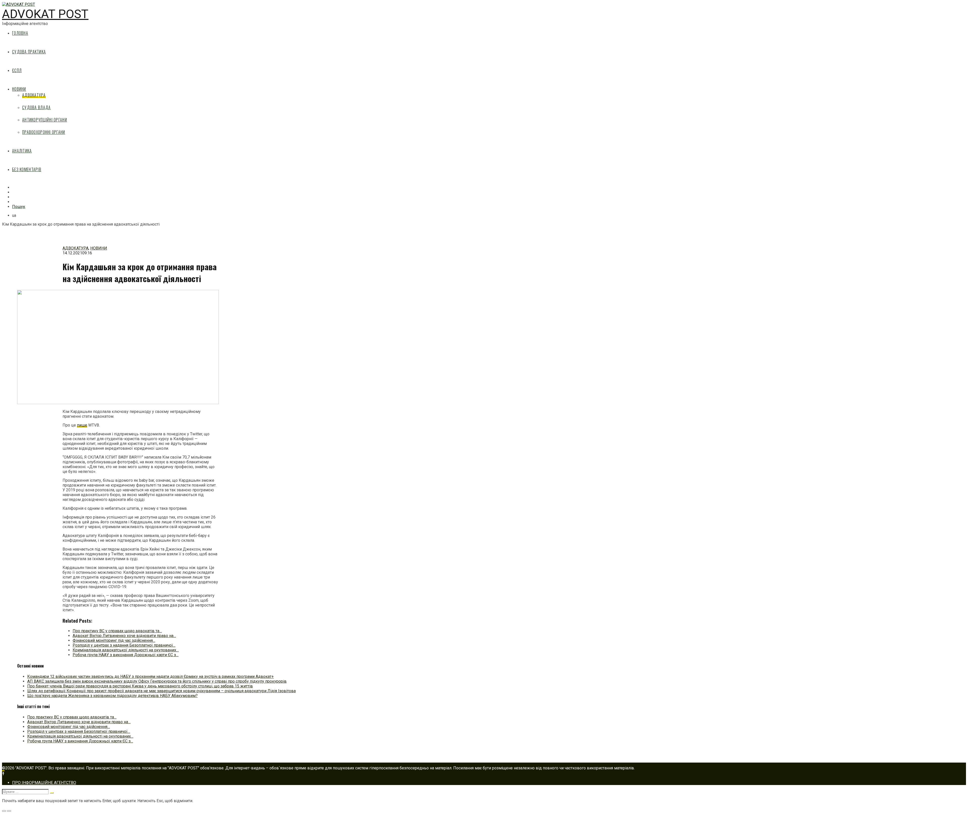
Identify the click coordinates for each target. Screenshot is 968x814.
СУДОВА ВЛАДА (36, 107)
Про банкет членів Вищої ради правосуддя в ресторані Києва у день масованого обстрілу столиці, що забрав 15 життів (140, 686)
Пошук (18, 206)
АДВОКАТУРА (34, 95)
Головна (20, 33)
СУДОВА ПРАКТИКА (29, 52)
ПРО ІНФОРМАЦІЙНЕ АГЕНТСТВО (44, 782)
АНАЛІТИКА (22, 151)
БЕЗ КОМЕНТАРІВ (26, 169)
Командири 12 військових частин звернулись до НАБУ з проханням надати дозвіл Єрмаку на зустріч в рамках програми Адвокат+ (150, 676)
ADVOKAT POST (45, 14)
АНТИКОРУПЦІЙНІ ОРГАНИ (44, 120)
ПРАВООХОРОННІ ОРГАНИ (43, 132)
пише (82, 425)
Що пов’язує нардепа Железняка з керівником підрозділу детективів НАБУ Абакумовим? (112, 695)
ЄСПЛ (17, 70)
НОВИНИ (19, 89)
